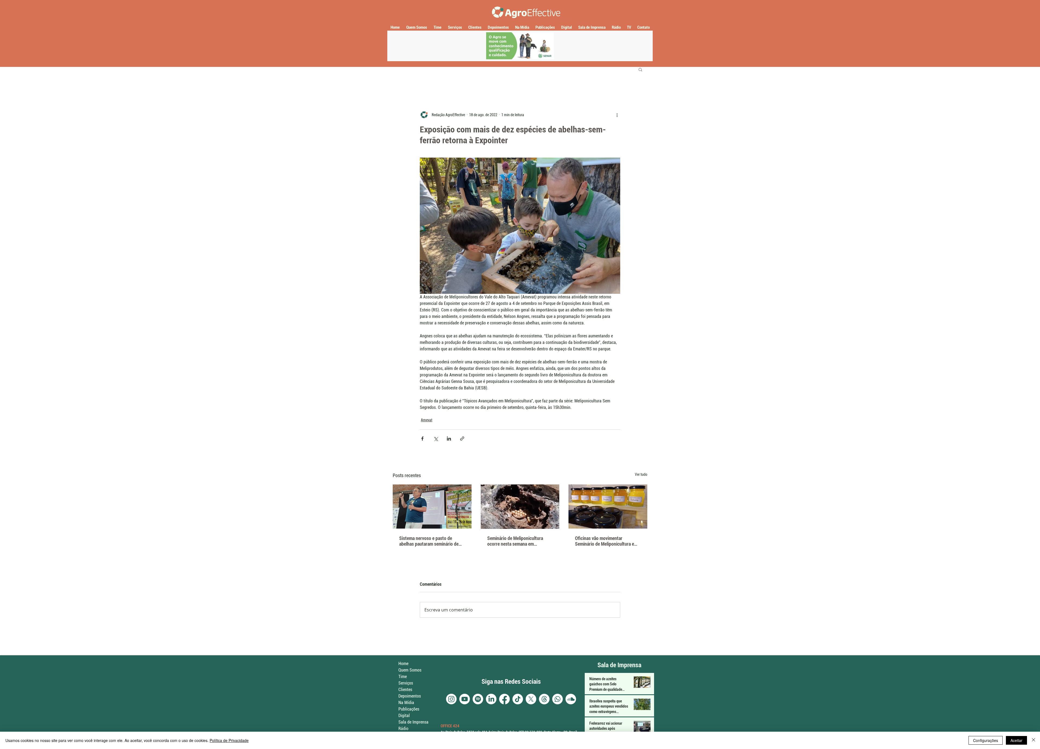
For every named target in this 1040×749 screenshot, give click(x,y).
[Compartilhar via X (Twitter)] (435, 438)
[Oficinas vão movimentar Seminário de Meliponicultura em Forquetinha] (607, 506)
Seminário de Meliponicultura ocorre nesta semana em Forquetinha (515, 541)
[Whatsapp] (557, 699)
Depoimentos (409, 696)
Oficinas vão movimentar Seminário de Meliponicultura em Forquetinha (606, 541)
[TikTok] (517, 699)
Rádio (403, 728)
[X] (531, 699)
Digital (404, 715)
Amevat (426, 420)
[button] (640, 69)
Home (403, 663)
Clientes (405, 689)
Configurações (985, 740)
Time (402, 676)
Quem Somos (409, 670)
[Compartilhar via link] (462, 438)
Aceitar (1016, 740)
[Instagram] (451, 699)
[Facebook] (504, 699)
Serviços (405, 683)
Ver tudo (641, 474)
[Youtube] (464, 699)
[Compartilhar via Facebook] (422, 438)
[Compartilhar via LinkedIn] (448, 438)
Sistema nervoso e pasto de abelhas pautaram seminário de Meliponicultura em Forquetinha (429, 541)
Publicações (408, 709)
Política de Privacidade (229, 740)
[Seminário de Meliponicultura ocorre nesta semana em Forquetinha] (520, 506)
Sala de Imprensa (413, 722)
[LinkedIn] (491, 699)
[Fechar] (1033, 740)
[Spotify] (478, 699)
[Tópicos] (544, 699)
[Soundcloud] (571, 699)
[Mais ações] (617, 115)
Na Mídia (406, 702)
